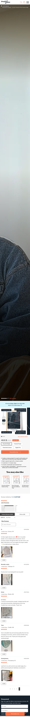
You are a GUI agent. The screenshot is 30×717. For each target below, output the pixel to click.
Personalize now (15, 713)
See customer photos (23, 436)
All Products (6, 6)
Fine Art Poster (6, 443)
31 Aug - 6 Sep (13, 403)
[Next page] (19, 689)
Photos (22, 514)
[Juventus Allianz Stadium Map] (6, 483)
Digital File (18, 447)
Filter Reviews (5, 521)
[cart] (24, 2)
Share (3, 560)
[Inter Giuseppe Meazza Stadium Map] (16, 483)
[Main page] (5, 2)
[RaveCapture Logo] (15, 497)
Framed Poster (17, 443)
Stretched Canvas (7, 447)
